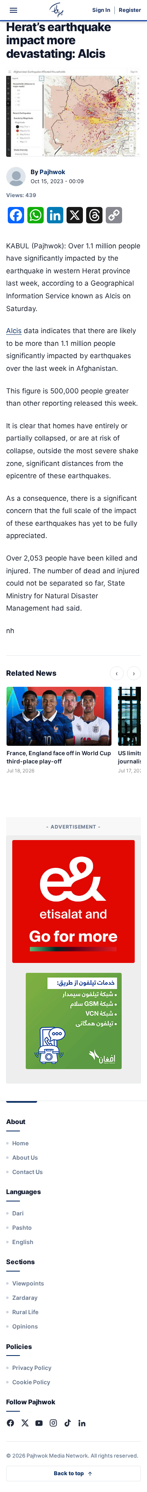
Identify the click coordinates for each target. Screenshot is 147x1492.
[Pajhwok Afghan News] (57, 10)
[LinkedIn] (82, 1423)
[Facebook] (10, 1423)
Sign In (101, 10)
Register (130, 10)
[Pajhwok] (16, 177)
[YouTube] (39, 1423)
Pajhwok (52, 172)
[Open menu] (13, 10)
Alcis (14, 331)
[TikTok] (67, 1423)
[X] (24, 1423)
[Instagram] (53, 1423)
